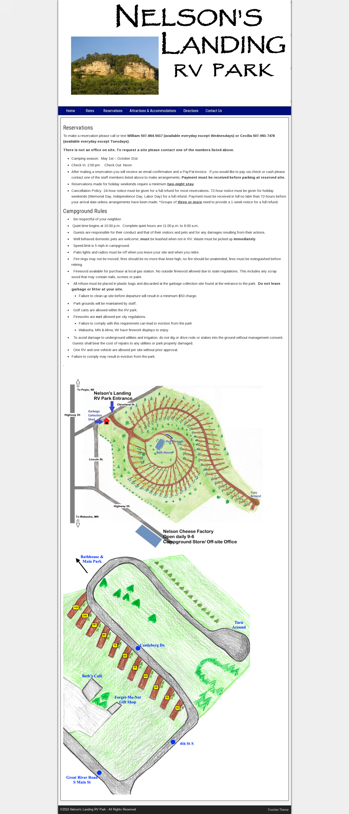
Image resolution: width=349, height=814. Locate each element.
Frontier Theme (278, 810)
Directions (190, 111)
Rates (90, 111)
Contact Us (214, 111)
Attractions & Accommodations (153, 111)
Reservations (113, 111)
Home (70, 111)
